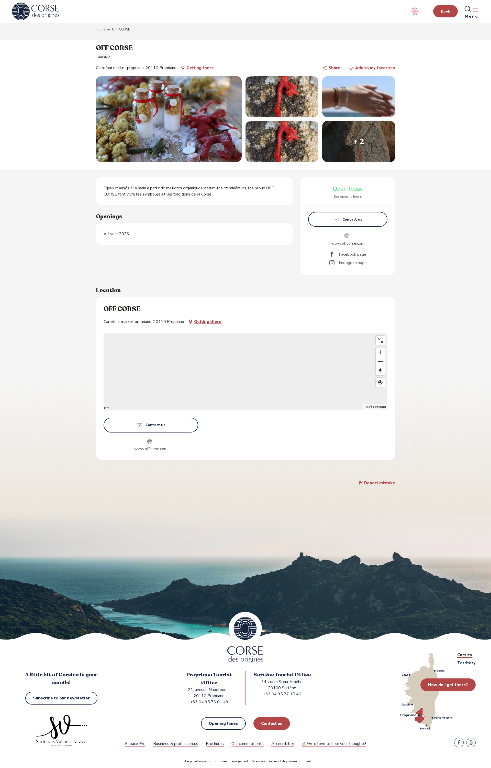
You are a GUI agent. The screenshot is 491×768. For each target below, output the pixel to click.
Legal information (198, 761)
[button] (415, 11)
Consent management (231, 761)
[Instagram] (471, 744)
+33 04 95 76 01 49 (209, 702)
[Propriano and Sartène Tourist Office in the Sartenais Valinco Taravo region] (35, 11)
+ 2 (358, 141)
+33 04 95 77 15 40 (282, 694)
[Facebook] (459, 744)
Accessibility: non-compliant (290, 761)
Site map (258, 761)
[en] (415, 11)
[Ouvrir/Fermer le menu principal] (471, 11)
